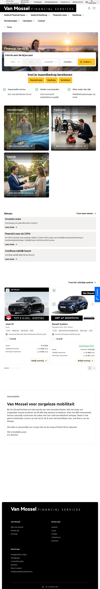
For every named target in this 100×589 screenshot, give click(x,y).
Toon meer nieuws (84, 213)
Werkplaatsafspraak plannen (22, 572)
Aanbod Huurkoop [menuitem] (39, 15)
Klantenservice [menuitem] (78, 2)
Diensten (54, 541)
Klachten (14, 565)
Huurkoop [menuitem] (76, 15)
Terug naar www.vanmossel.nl (12, 2)
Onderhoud (55, 537)
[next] (92, 304)
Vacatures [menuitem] (64, 2)
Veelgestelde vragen (19, 555)
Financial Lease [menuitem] (60, 15)
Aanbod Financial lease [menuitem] (14, 15)
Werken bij (15, 531)
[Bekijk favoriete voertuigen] (94, 8)
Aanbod (54, 527)
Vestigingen (15, 558)
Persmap (14, 534)
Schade (54, 534)
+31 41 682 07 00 (51, 587)
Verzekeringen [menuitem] (10, 21)
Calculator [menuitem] (27, 21)
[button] (89, 8)
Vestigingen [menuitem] (38, 2)
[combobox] (14, 62)
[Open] (19, 62)
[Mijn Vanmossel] (89, 8)
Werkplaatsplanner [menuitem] (51, 2)
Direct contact (16, 568)
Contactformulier (17, 561)
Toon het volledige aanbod (80, 282)
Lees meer (9, 227)
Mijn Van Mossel (17, 527)
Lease (53, 531)
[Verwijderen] (75, 62)
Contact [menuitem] (41, 21)
